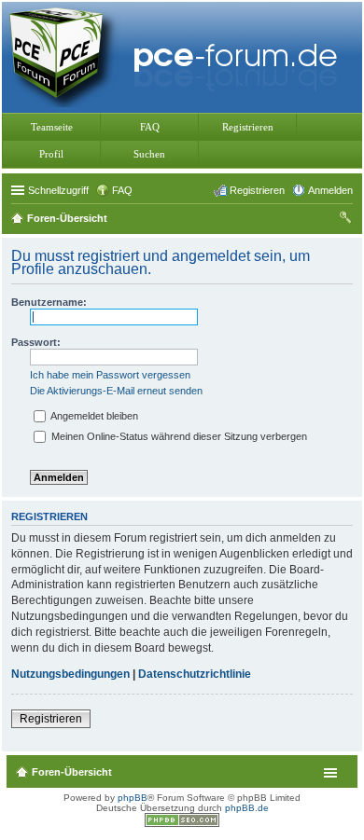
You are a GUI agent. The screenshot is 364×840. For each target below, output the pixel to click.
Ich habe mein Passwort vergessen (110, 374)
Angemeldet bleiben (93, 415)
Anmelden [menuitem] (330, 190)
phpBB (132, 797)
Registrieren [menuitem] (257, 190)
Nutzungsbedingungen (70, 674)
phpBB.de (247, 808)
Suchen (149, 153)
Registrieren (247, 126)
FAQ (150, 126)
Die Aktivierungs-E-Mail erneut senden (116, 390)
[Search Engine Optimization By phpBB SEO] (182, 824)
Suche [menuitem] (347, 220)
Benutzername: (49, 302)
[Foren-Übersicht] (177, 55)
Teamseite (52, 126)
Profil (51, 153)
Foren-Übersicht (72, 772)
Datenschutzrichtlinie (194, 674)
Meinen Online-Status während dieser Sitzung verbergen (178, 436)
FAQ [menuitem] (122, 190)
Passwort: (36, 342)
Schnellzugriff (58, 190)
